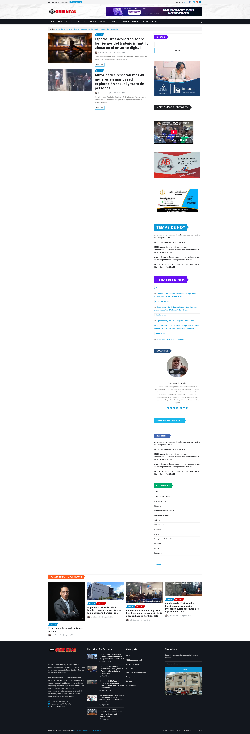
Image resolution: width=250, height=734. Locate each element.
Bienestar (114, 22)
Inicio (52, 29)
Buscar (160, 37)
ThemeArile (97, 730)
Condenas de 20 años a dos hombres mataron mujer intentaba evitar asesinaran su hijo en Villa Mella (182, 607)
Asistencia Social (160, 501)
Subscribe (183, 670)
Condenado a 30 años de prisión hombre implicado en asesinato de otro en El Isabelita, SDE (111, 713)
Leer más (99, 65)
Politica (103, 22)
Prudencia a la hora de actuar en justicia (169, 242)
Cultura (135, 22)
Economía (158, 543)
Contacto (80, 22)
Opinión (125, 22)
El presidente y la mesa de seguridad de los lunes (175, 321)
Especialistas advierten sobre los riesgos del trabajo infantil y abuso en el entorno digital (87, 29)
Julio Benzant (102, 52)
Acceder (157, 565)
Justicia (69, 22)
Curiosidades (159, 525)
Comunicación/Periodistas (164, 511)
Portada (92, 22)
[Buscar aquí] (201, 22)
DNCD (156, 534)
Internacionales (150, 22)
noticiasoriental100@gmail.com (62, 704)
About (172, 730)
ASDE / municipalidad (162, 496)
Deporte (157, 529)
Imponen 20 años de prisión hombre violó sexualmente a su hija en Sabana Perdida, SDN (104, 610)
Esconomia (158, 553)
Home (52, 22)
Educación (158, 548)
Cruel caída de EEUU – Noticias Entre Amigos (171, 325)
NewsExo (86, 730)
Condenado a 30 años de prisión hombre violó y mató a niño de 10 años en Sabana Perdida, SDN (144, 613)
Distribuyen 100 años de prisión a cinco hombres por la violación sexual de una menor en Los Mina (112, 698)
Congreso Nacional (161, 515)
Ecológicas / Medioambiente (164, 539)
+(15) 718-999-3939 (58, 706)
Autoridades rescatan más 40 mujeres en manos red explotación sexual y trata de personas (119, 81)
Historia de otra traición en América (170, 339)
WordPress (77, 730)
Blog (60, 22)
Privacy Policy (187, 730)
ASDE (156, 492)
